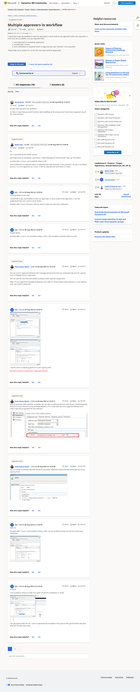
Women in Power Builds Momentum (115, 61)
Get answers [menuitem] (65, 3)
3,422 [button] (33, 267)
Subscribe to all (113, 152)
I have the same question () (40, 64)
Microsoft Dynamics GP (106, 143)
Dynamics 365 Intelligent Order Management (109, 126)
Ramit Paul (19, 145)
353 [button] (117, 171)
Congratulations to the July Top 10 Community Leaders (117, 73)
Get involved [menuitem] (53, 3)
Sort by (10, 92)
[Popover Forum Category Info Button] (127, 105)
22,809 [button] (26, 145)
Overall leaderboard (126, 195)
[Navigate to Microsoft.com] (10, 3)
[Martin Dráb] (12, 102)
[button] (107, 3)
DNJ (27, 33)
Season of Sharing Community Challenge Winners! (115, 50)
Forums (27, 9)
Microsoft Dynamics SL (106, 147)
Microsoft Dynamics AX (106, 140)
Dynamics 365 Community (34, 3)
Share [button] (32, 29)
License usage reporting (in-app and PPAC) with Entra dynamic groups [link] (110, 220)
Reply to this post (17, 64)
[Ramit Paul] (12, 144)
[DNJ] (12, 192)
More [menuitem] (75, 3)
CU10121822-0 (110, 180)
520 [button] (31, 33)
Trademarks (130, 677)
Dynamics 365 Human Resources (110, 122)
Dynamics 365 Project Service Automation (108, 135)
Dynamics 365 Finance (106, 114)
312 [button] (118, 179)
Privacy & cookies (106, 677)
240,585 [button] (28, 102)
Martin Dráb (19, 102)
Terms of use (119, 677)
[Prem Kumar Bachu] (12, 267)
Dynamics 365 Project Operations (105, 130)
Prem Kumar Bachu (22, 267)
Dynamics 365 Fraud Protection (109, 118)
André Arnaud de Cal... (113, 186)
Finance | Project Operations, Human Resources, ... (46, 9)
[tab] (24, 85)
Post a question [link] (127, 3)
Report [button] (41, 29)
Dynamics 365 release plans (105, 237)
